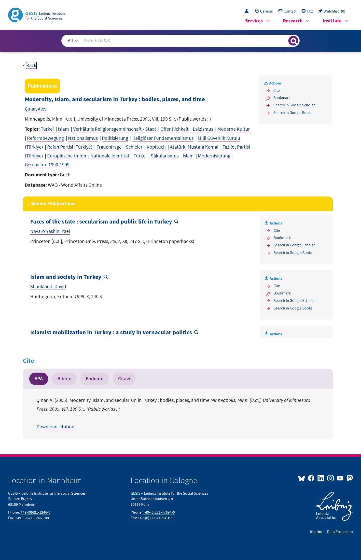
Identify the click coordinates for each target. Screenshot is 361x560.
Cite (276, 90)
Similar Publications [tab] (53, 203)
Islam (63, 129)
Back (31, 65)
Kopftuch (156, 147)
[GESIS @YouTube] (340, 478)
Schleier (134, 147)
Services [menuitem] (254, 21)
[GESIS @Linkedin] (321, 478)
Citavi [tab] (124, 378)
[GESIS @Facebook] (311, 478)
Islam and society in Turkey (65, 277)
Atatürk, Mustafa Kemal (194, 147)
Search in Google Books (292, 112)
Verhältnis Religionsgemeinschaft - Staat (114, 129)
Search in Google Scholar (294, 105)
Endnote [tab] (94, 378)
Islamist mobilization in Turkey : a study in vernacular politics (111, 333)
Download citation (55, 427)
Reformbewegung (45, 138)
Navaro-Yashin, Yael (50, 231)
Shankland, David (48, 286)
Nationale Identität (109, 156)
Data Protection (340, 531)
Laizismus (203, 129)
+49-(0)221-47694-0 (159, 512)
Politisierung (115, 138)
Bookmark (282, 97)
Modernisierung (214, 156)
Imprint (316, 531)
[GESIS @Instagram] (330, 478)
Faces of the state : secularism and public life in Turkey (101, 222)
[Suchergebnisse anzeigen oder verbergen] (293, 41)
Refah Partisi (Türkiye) (69, 147)
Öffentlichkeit (174, 129)
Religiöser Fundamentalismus (163, 138)
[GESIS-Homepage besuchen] (37, 14)
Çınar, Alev (35, 109)
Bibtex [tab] (64, 378)
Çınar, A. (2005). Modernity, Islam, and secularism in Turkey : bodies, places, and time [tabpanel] (173, 413)
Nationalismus (83, 138)
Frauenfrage (109, 147)
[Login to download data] (248, 11)
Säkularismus (165, 156)
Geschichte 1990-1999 (47, 165)
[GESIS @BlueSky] (302, 478)
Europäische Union (66, 156)
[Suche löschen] (284, 40)
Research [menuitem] (293, 21)
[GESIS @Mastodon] (349, 478)
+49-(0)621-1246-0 (35, 512)
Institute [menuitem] (332, 21)
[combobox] (180, 41)
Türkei (47, 129)
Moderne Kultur (233, 129)
